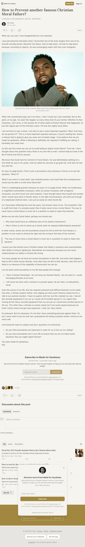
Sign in (79, 3)
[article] (42, 454)
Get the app (53, 537)
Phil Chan (10, 23)
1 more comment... (7, 433)
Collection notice (56, 531)
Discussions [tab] (19, 444)
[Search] (81, 444)
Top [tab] (4, 444)
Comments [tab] (7, 412)
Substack (31, 542)
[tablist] (11, 411)
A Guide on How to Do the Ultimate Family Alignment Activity (25, 453)
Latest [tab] (10, 444)
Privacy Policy (59, 506)
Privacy (39, 531)
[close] (64, 467)
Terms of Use (53, 504)
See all (6, 493)
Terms (46, 531)
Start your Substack (36, 537)
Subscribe (69, 4)
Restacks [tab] (16, 412)
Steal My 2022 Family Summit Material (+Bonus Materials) (29, 450)
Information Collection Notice (42, 506)
